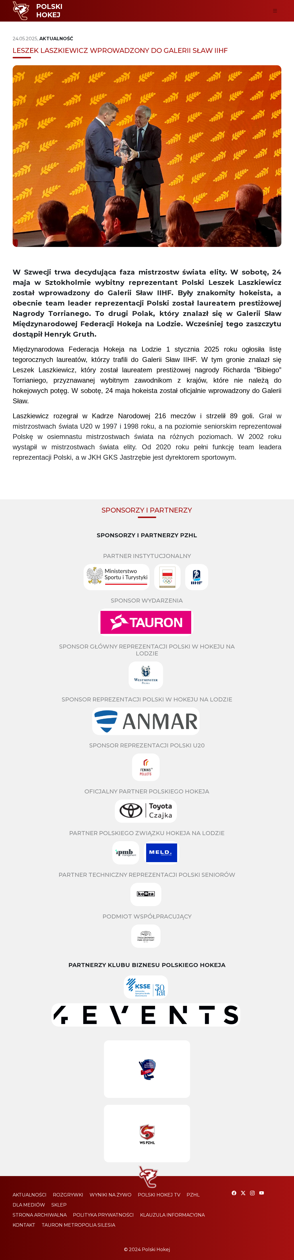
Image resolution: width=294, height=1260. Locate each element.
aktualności (30, 1195)
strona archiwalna (40, 1215)
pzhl (193, 1195)
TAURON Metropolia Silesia (78, 1225)
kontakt (24, 1225)
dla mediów (29, 1205)
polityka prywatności (103, 1215)
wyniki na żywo (110, 1195)
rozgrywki (68, 1195)
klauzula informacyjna (172, 1215)
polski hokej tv (159, 1195)
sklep (59, 1205)
